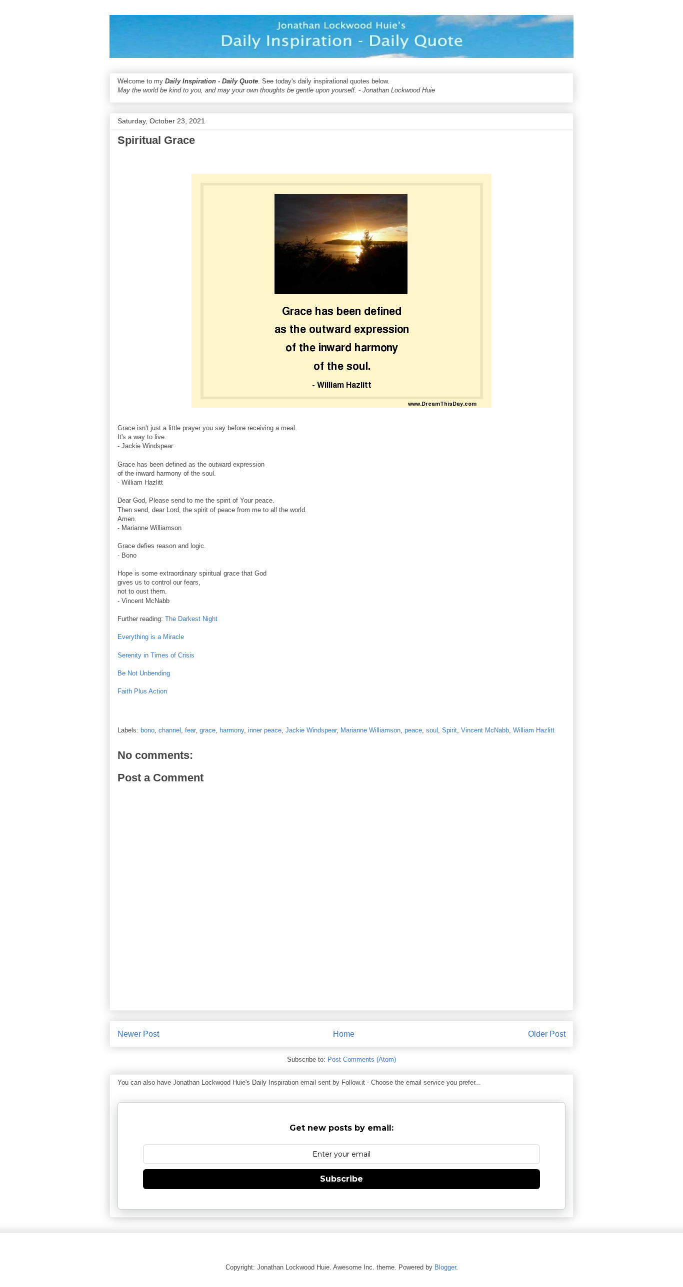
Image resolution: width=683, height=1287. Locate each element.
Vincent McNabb (485, 730)
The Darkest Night (191, 619)
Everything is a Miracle (151, 637)
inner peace (265, 730)
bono (147, 730)
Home (343, 1034)
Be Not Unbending (144, 673)
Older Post (547, 1034)
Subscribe (341, 1179)
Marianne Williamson (370, 730)
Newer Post (138, 1034)
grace (208, 730)
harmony (232, 730)
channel (169, 730)
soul (432, 730)
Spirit (449, 730)
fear (190, 730)
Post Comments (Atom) (362, 1059)
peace (413, 730)
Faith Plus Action (142, 691)
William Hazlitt (533, 730)
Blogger (445, 1267)
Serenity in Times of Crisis (156, 655)
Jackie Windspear (311, 730)
